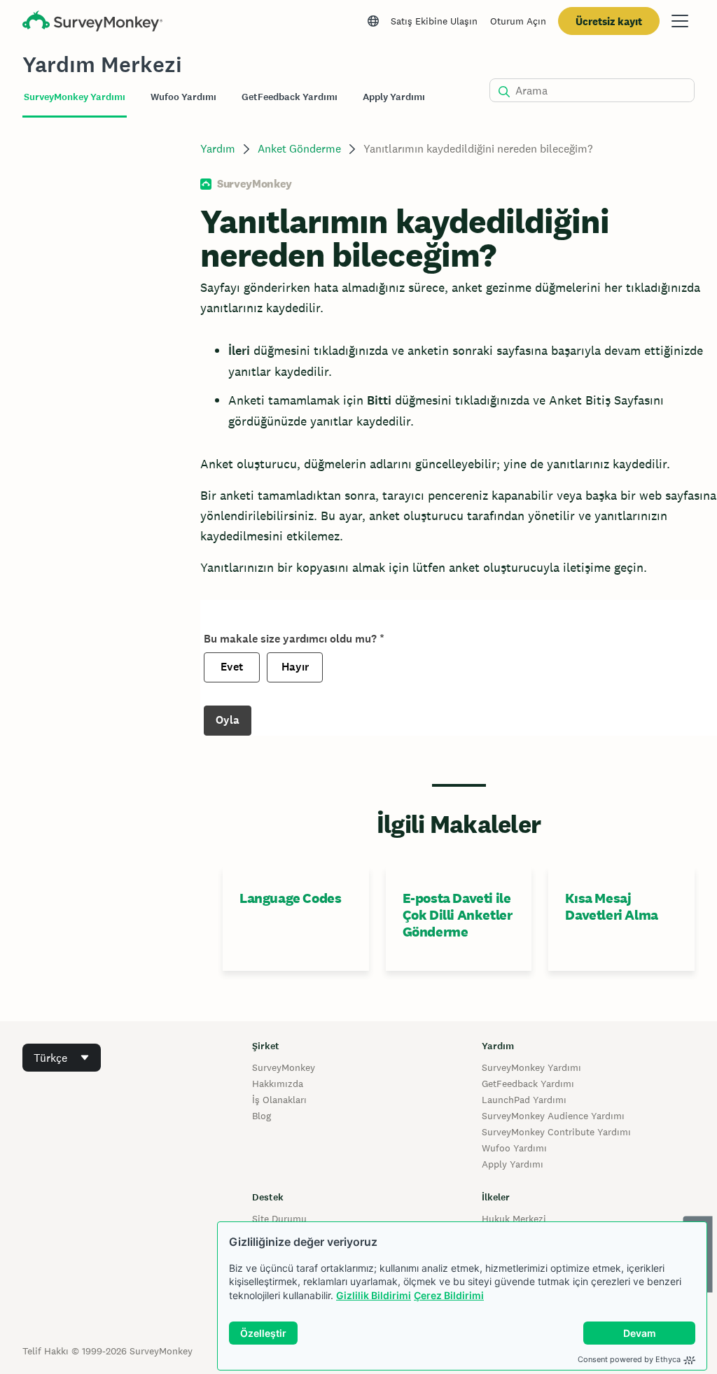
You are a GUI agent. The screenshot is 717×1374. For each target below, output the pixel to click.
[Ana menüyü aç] (680, 21)
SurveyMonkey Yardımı (531, 1067)
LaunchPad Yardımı (524, 1099)
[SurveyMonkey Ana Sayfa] (92, 22)
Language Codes (290, 898)
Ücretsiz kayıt (609, 21)
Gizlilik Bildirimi (373, 1295)
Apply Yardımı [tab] (394, 97)
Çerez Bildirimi (449, 1295)
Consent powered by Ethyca (629, 1359)
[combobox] (61, 1058)
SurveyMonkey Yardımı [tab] (74, 97)
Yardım (217, 148)
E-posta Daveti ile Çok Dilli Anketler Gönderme (458, 915)
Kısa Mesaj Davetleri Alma (611, 906)
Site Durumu (279, 1218)
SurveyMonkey (283, 1067)
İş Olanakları (279, 1099)
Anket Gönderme (299, 148)
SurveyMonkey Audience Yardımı (553, 1115)
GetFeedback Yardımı (528, 1083)
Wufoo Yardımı (514, 1148)
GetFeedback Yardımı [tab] (289, 97)
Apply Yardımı (512, 1164)
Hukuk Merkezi (514, 1218)
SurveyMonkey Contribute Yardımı (556, 1132)
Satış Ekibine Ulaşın (434, 21)
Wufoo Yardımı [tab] (183, 97)
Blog (261, 1115)
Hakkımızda (277, 1083)
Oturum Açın (518, 21)
